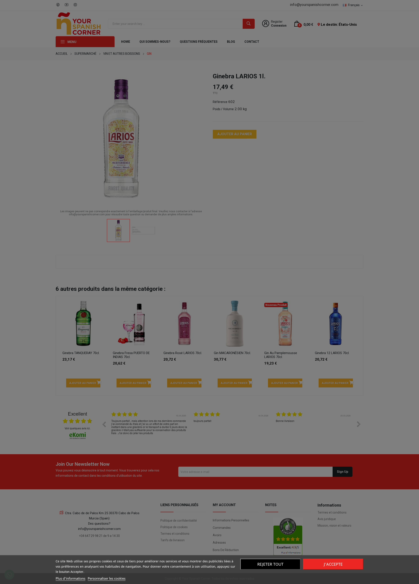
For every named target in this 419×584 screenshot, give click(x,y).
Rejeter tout (270, 564)
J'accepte (333, 564)
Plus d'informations (70, 578)
